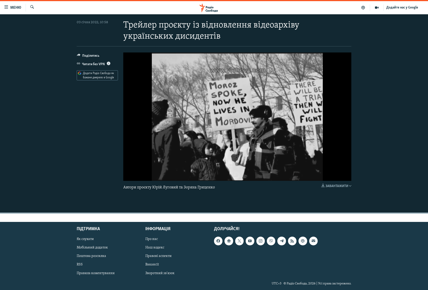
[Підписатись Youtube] (250, 241)
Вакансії (152, 265)
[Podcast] (302, 241)
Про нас (151, 239)
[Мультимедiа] (377, 7)
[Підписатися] (313, 241)
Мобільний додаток (92, 247)
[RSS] (292, 241)
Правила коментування (96, 273)
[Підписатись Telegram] (281, 241)
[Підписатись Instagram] (260, 241)
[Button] (88, 56)
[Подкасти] (363, 7)
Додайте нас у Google (402, 7)
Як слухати (85, 239)
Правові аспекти (158, 256)
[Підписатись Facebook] (218, 241)
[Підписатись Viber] (271, 241)
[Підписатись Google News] (228, 241)
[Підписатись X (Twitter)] (239, 241)
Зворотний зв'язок (160, 273)
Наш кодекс (154, 247)
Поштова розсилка (91, 256)
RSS (80, 265)
